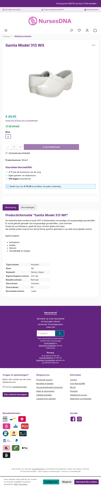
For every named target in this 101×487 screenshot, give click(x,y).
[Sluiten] (97, 3)
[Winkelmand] (95, 30)
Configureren (51, 482)
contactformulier (19, 387)
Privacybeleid (49, 343)
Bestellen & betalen (45, 383)
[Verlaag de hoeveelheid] (8, 147)
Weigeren (66, 482)
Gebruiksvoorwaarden (47, 346)
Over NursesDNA (77, 383)
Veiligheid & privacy (78, 395)
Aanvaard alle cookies (86, 482)
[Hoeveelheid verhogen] (20, 147)
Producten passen (44, 380)
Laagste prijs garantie (46, 399)
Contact (73, 380)
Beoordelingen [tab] (27, 207)
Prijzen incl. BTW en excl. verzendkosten (21, 121)
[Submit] (59, 333)
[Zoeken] (71, 30)
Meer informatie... (21, 484)
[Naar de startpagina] (50, 21)
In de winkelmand (51, 147)
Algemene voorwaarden (80, 399)
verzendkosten (38, 469)
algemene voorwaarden (45, 360)
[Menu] (6, 30)
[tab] (11, 207)
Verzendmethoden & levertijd (49, 387)
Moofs (73, 387)
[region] (50, 3)
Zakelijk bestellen (44, 395)
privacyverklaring (46, 358)
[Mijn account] (87, 30)
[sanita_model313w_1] (50, 83)
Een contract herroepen (15, 394)
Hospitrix (74, 391)
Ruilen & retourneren (45, 391)
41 (8, 136)
